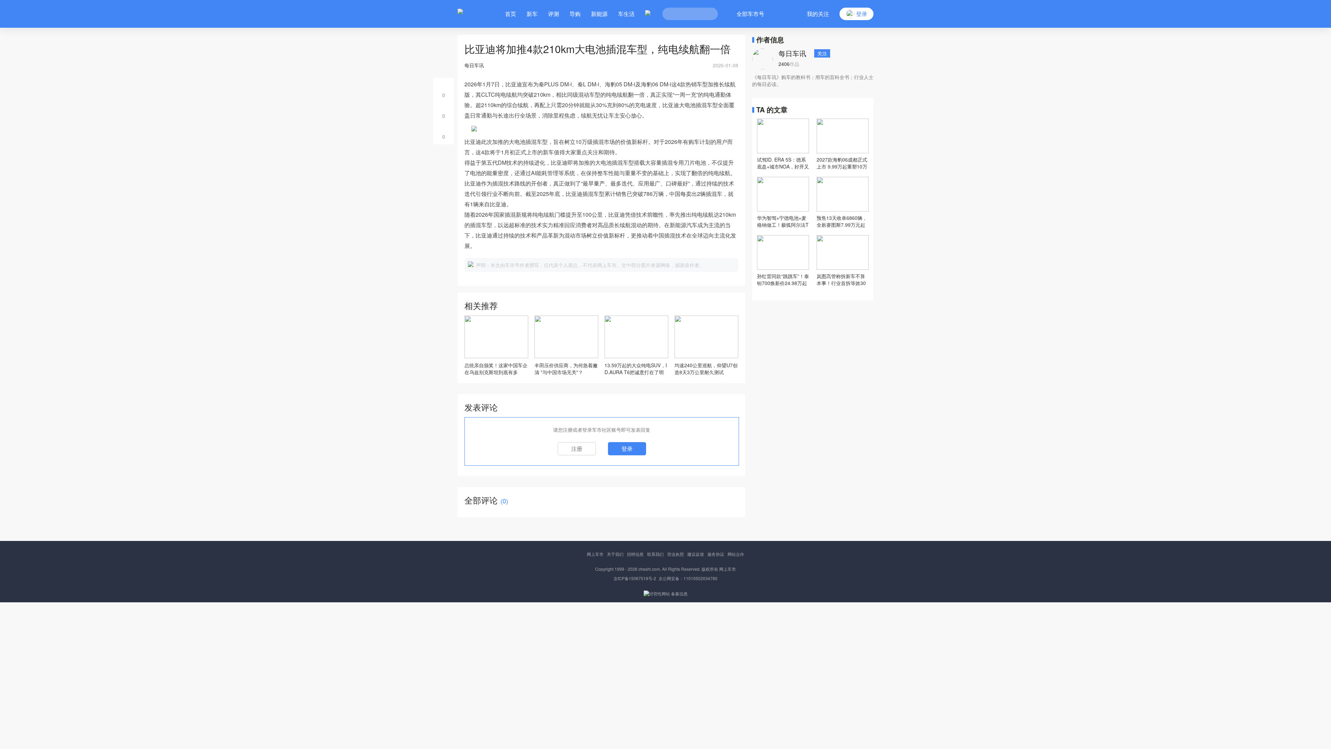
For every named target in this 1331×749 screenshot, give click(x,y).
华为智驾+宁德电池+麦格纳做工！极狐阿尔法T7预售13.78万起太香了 (783, 221)
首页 (510, 14)
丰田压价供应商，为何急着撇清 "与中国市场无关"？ (566, 369)
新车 (532, 14)
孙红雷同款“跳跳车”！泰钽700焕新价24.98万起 (783, 279)
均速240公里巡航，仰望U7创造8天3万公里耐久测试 (706, 369)
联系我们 (655, 554)
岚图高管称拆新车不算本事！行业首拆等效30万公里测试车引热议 (841, 279)
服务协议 (715, 554)
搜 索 (707, 14)
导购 (575, 14)
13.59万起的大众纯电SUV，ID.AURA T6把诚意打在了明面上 (635, 369)
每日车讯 (792, 53)
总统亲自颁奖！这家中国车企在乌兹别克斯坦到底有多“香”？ (496, 369)
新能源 (599, 14)
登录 (627, 449)
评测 (553, 14)
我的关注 (818, 14)
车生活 (626, 14)
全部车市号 (750, 14)
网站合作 (736, 554)
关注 (822, 53)
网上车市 (595, 554)
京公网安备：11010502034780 (688, 578)
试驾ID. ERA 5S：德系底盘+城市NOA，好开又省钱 (783, 163)
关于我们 (615, 554)
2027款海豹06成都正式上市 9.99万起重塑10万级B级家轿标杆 (842, 163)
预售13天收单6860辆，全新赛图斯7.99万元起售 (842, 221)
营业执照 (675, 554)
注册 (576, 449)
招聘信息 (635, 554)
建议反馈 (695, 554)
